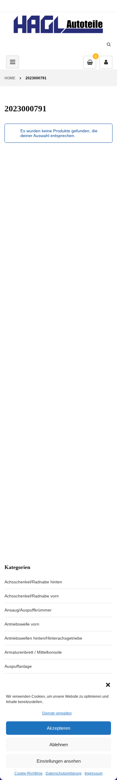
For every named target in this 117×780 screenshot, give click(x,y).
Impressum (94, 773)
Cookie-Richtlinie (28, 773)
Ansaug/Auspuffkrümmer (28, 610)
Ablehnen (59, 744)
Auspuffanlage (18, 666)
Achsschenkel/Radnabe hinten (33, 581)
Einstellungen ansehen (59, 761)
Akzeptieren (58, 728)
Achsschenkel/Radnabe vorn (31, 596)
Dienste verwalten (57, 713)
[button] (108, 685)
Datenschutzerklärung (64, 773)
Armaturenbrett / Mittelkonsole (33, 652)
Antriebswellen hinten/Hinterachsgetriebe (43, 638)
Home (9, 78)
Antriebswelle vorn (21, 624)
